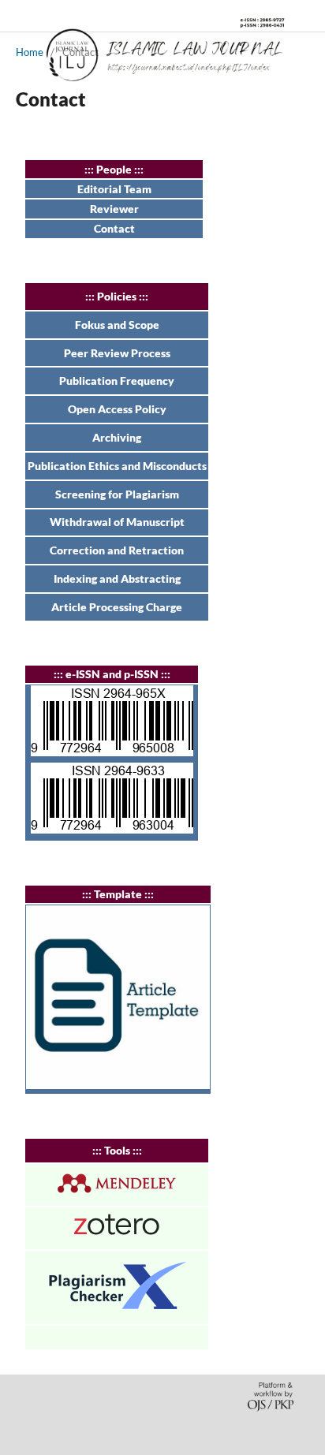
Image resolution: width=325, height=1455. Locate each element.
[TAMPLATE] (118, 1084)
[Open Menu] (16, 16)
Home (29, 52)
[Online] (112, 752)
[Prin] (112, 829)
